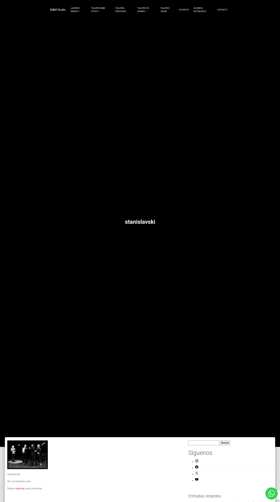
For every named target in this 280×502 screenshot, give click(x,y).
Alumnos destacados (200, 9)
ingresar (19, 488)
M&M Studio (58, 9)
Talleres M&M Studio (98, 9)
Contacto (222, 10)
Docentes (184, 10)
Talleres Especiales (120, 9)
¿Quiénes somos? (75, 9)
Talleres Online (164, 9)
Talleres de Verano (143, 9)
